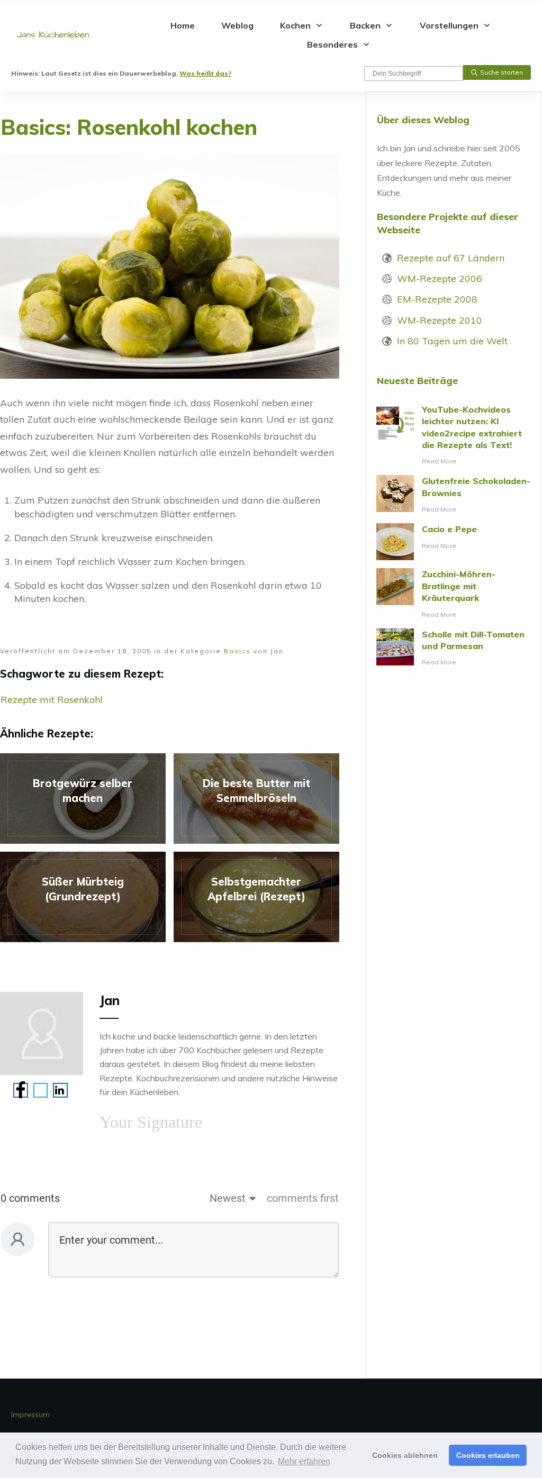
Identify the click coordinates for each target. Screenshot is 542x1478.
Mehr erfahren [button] (304, 1461)
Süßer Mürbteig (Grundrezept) (83, 897)
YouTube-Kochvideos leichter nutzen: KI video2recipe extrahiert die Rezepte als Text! (453, 436)
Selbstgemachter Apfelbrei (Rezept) (256, 897)
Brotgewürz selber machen (83, 798)
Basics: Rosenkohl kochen (129, 127)
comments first (303, 1198)
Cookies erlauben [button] (488, 1455)
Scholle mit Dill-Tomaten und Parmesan (453, 648)
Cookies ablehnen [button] (405, 1455)
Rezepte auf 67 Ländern (450, 258)
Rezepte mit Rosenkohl (52, 700)
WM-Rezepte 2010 (439, 320)
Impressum (30, 1414)
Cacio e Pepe (453, 541)
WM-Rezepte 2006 (439, 278)
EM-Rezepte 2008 (437, 299)
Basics (237, 651)
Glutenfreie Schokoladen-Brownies (453, 495)
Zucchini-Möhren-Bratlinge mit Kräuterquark (453, 594)
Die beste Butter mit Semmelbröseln (256, 798)
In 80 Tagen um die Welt (452, 341)
